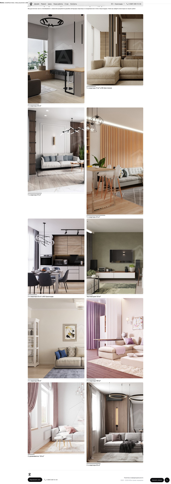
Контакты (73, 4)
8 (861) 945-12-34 (135, 4)
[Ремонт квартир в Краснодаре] (31, 4)
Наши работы (58, 4)
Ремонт (43, 4)
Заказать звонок (157, 480)
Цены (50, 4)
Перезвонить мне (35, 479)
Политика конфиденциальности (133, 477)
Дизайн (36, 4)
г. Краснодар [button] (118, 4)
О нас (67, 4)
